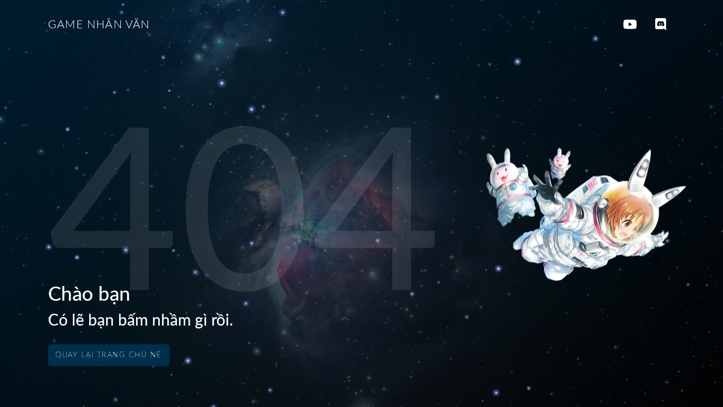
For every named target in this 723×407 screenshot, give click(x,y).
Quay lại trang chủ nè (108, 355)
